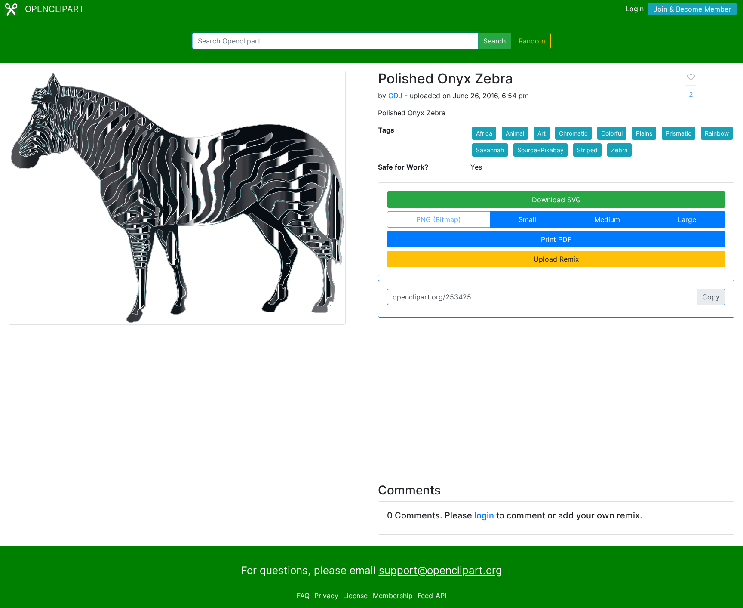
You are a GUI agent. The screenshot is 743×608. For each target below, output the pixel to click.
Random (532, 41)
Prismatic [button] (678, 133)
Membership (393, 596)
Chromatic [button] (573, 133)
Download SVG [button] (556, 199)
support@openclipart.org (440, 570)
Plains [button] (644, 133)
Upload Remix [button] (556, 259)
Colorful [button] (612, 133)
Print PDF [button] (556, 239)
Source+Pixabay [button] (540, 150)
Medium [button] (607, 219)
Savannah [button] (490, 150)
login (484, 515)
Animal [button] (515, 133)
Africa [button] (484, 133)
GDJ (395, 95)
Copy (711, 297)
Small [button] (527, 219)
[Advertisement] (371, 399)
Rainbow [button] (717, 133)
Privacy (326, 596)
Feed (425, 596)
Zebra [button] (619, 150)
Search (494, 41)
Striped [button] (587, 150)
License (355, 596)
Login (635, 8)
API (441, 596)
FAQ (303, 596)
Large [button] (687, 219)
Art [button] (541, 133)
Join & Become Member (692, 9)
